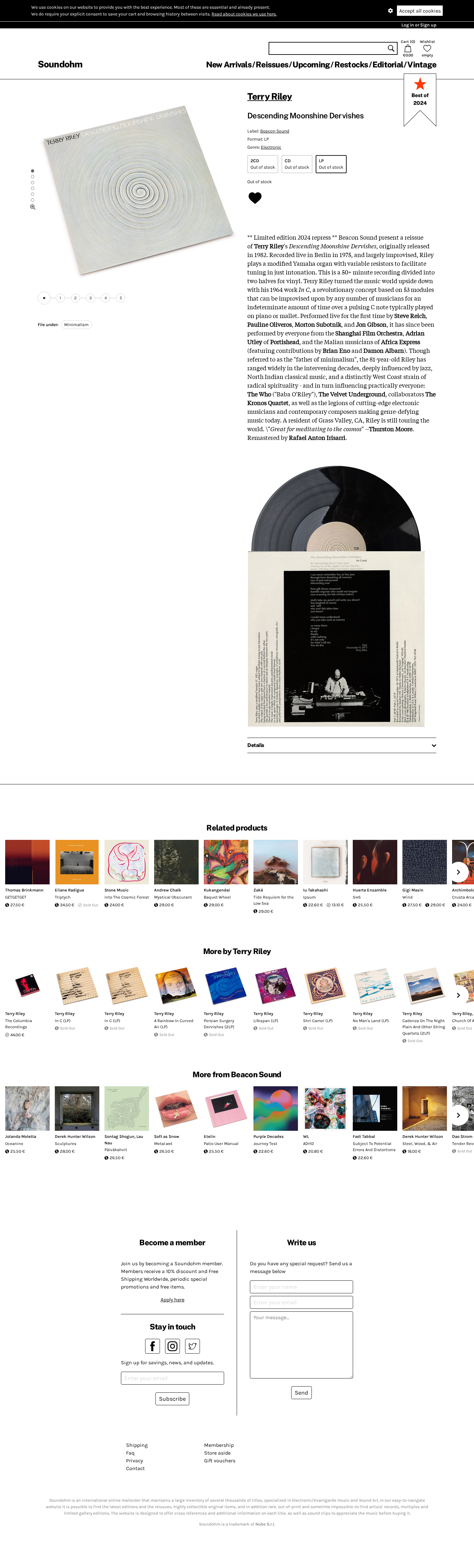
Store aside (217, 1453)
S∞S (357, 897)
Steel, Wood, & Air (419, 1143)
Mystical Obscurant (173, 897)
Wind (407, 897)
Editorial (387, 64)
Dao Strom (462, 1136)
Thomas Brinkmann (24, 890)
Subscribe (172, 1398)
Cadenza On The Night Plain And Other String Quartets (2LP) (423, 1027)
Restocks (351, 64)
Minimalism (76, 324)
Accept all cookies (420, 11)
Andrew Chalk (167, 890)
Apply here (172, 1300)
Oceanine (14, 1143)
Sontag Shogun (119, 1136)
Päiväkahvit (115, 1149)
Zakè (258, 890)
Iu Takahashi (315, 890)
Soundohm (60, 64)
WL (306, 1136)
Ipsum (309, 897)
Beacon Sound (274, 131)
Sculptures (65, 1143)
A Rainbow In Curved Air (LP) (173, 1024)
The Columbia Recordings (18, 1024)
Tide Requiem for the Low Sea (273, 900)
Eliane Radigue (69, 890)
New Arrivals (229, 64)
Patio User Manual (221, 1143)
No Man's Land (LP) (371, 1020)
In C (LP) (63, 1020)
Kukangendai (217, 890)
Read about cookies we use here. (244, 14)
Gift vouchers (219, 1460)
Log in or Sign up (418, 25)
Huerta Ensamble (370, 890)
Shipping (137, 1445)
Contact (135, 1468)
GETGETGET (15, 897)
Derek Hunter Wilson (75, 1136)
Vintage (421, 64)
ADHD (308, 1143)
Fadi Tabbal (364, 1136)
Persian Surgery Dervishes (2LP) (219, 1024)
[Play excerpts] (44, 298)
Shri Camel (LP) (318, 1020)
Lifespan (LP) (265, 1020)
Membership (219, 1445)
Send (301, 1392)
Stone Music (116, 890)
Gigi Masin (412, 890)
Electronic (271, 147)
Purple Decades (268, 1136)
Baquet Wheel (217, 897)
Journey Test (265, 1143)
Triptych (63, 897)
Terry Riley (269, 96)
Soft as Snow (166, 1136)
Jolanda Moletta (20, 1136)
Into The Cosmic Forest (126, 897)
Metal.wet (163, 1143)
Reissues (272, 64)
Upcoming (311, 64)
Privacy (134, 1460)
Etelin (209, 1136)
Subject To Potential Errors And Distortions (374, 1146)
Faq (130, 1453)
